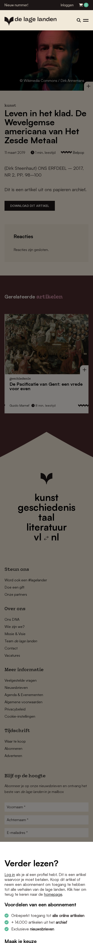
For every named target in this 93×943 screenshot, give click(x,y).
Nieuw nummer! (16, 5)
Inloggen (67, 5)
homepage (53, 894)
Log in (10, 874)
